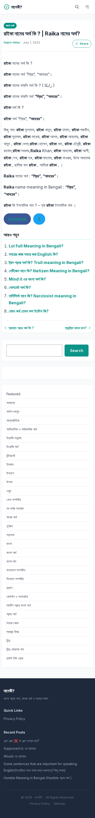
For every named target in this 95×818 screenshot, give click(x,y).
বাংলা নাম (11, 561)
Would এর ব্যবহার (15, 756)
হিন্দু (8, 640)
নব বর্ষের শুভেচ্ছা (15, 508)
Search (76, 350)
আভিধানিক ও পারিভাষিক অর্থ (21, 429)
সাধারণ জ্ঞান (12, 623)
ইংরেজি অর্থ (12, 447)
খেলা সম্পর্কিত (13, 500)
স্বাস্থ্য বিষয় (12, 632)
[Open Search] (77, 7)
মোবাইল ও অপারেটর (17, 596)
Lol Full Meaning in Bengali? (36, 246)
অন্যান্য (10, 403)
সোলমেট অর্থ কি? (20, 287)
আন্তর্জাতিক (12, 420)
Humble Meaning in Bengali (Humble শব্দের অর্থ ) (38, 778)
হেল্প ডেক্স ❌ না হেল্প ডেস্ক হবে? (21, 741)
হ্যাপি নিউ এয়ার (14, 658)
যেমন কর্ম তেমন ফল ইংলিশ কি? (29, 311)
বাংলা (9, 543)
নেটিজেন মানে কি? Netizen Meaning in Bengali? (49, 271)
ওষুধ (8, 491)
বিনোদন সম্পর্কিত (15, 579)
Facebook (17, 219)
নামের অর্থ (11, 517)
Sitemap (59, 803)
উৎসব (9, 482)
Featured (13, 394)
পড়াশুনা (10, 535)
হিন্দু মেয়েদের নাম (15, 649)
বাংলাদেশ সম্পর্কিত (15, 570)
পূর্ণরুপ (9, 526)
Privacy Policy (14, 719)
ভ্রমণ (9, 588)
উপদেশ (10, 473)
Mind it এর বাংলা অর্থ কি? (27, 279)
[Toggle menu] (87, 7)
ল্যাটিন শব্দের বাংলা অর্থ (18, 605)
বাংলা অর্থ (10, 25)
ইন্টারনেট (10, 456)
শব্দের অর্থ (11, 614)
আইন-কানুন (12, 411)
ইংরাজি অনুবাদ (13, 438)
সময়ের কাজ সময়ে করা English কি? (33, 254)
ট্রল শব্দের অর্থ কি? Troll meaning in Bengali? (46, 262)
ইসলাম (9, 464)
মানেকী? (39, 797)
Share (84, 43)
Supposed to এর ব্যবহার (20, 748)
